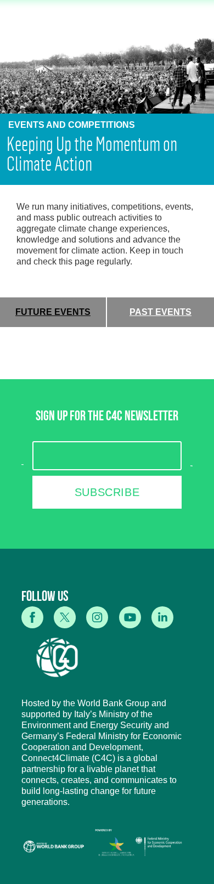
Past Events (160, 312)
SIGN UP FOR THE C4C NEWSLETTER (107, 418)
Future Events (53, 312)
